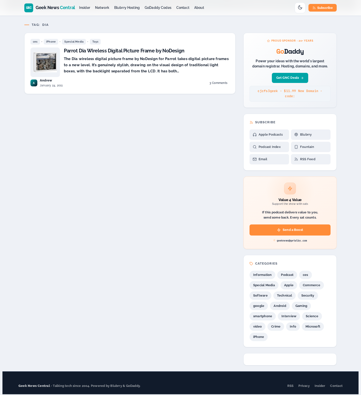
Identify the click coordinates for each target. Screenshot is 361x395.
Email (263, 159)
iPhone (51, 41)
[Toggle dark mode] (300, 7)
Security (307, 295)
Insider (84, 8)
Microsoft (312, 326)
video (257, 326)
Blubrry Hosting (127, 8)
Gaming (301, 306)
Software (260, 295)
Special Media (73, 41)
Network (102, 8)
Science (312, 316)
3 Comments (218, 83)
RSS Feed (307, 159)
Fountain (307, 147)
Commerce (311, 285)
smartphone (262, 316)
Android (280, 306)
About (199, 8)
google (258, 306)
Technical (284, 295)
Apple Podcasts (271, 134)
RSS (290, 386)
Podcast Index (270, 147)
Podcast (287, 275)
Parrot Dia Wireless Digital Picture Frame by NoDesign (124, 51)
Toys (95, 41)
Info (293, 326)
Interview (288, 316)
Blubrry (306, 134)
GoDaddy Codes (158, 8)
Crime (275, 326)
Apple (288, 285)
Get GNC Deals (287, 77)
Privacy (304, 386)
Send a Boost (293, 230)
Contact (182, 8)
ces (35, 41)
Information (262, 275)
